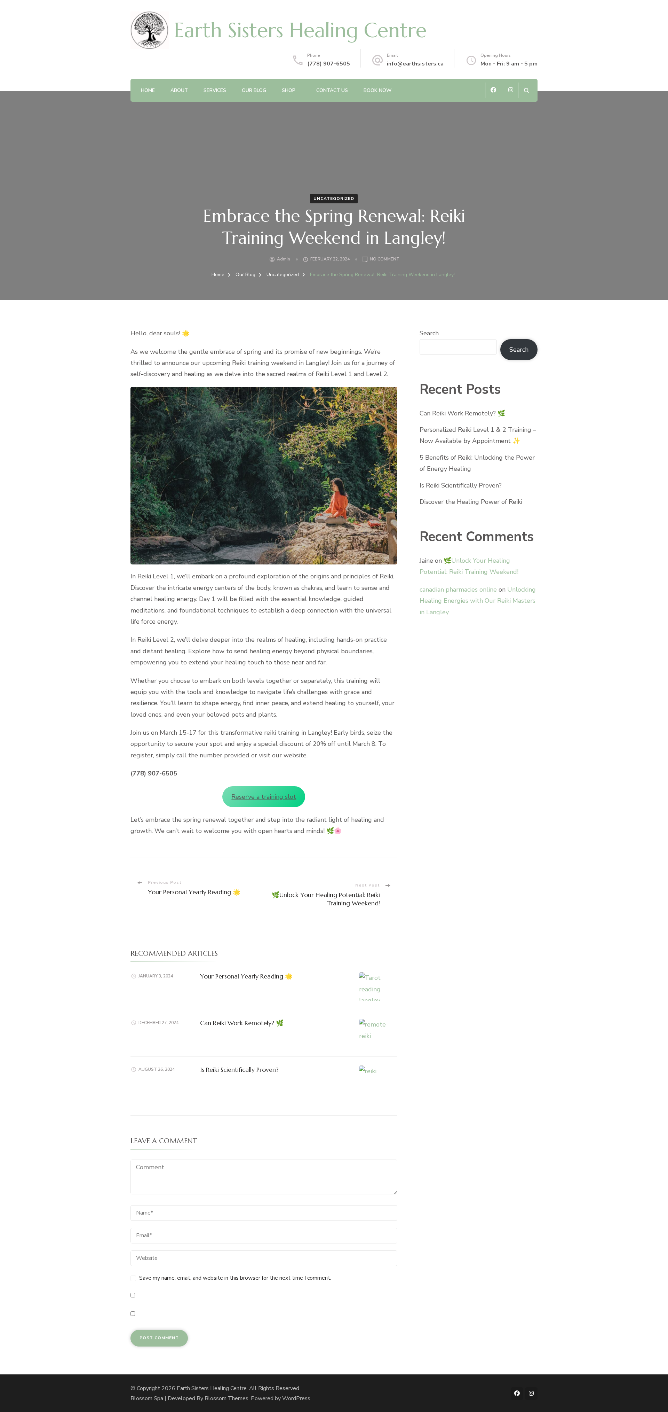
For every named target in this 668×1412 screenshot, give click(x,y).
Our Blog (254, 90)
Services (215, 90)
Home (148, 90)
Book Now (378, 90)
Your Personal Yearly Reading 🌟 (246, 976)
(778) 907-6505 (328, 64)
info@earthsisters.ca (415, 64)
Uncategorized (333, 198)
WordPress (296, 1398)
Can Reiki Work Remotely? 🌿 (242, 1023)
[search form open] (526, 90)
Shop (288, 90)
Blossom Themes (226, 1398)
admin (283, 259)
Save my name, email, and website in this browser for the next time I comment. (235, 1278)
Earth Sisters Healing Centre (300, 30)
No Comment (384, 259)
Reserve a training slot (263, 797)
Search (429, 333)
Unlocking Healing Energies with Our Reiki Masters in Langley (478, 600)
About (179, 90)
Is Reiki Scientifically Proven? (239, 1070)
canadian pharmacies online (458, 589)
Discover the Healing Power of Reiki (471, 502)
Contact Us (332, 90)
